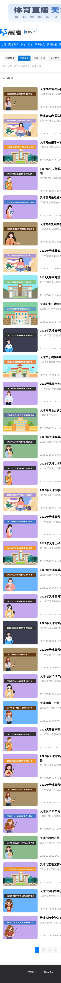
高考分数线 (39, 58)
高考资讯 (13, 44)
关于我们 (30, 972)
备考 (22, 44)
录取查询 (54, 58)
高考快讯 (24, 58)
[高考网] (11, 32)
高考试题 (52, 44)
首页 (3, 44)
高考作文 (40, 44)
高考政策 (10, 58)
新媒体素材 (48, 972)
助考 (30, 44)
